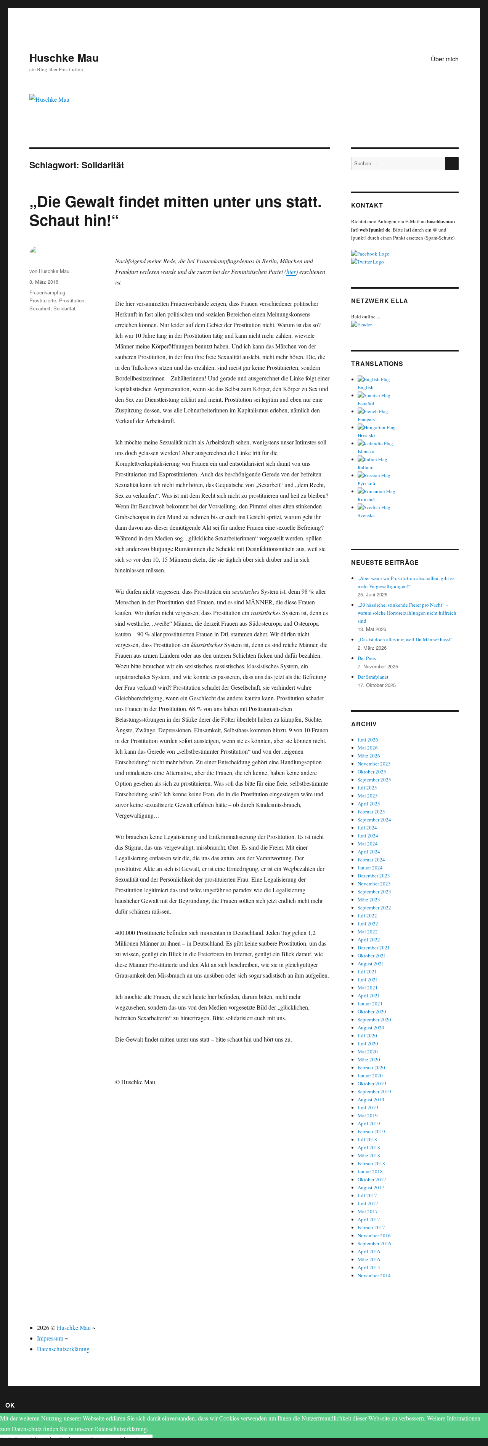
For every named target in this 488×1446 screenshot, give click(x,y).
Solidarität (64, 308)
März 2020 (369, 1059)
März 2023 (369, 899)
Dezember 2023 (374, 875)
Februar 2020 (371, 1067)
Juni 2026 (368, 739)
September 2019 (374, 1091)
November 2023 (374, 883)
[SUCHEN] (452, 163)
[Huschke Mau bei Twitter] (404, 262)
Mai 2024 (368, 843)
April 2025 (369, 803)
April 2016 (369, 1251)
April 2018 (369, 1147)
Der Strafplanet (373, 676)
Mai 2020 (368, 1051)
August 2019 (371, 1099)
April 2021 (369, 995)
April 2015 (369, 1267)
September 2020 (374, 1019)
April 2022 (369, 939)
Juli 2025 (367, 787)
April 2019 (369, 1123)
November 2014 (374, 1275)
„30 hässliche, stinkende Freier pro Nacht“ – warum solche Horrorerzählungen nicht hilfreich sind (407, 612)
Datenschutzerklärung (63, 1349)
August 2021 (371, 963)
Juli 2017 (367, 1195)
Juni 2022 (368, 923)
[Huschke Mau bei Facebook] (404, 254)
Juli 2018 (367, 1139)
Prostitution (71, 300)
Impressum (50, 1338)
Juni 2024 (368, 835)
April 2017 (369, 1219)
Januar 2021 (370, 1003)
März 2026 (369, 755)
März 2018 (369, 1155)
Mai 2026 (368, 747)
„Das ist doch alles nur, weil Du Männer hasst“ (405, 639)
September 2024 (374, 819)
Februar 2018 (371, 1163)
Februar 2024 (371, 859)
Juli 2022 (367, 915)
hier (291, 271)
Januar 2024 (370, 867)
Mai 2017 (368, 1211)
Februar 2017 (371, 1227)
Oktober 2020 (372, 1011)
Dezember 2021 (374, 947)
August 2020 (371, 1027)
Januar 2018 (370, 1171)
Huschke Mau (64, 57)
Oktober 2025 (372, 771)
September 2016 (374, 1243)
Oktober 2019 (372, 1083)
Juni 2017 (368, 1203)
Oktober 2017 (372, 1179)
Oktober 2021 (372, 955)
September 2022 (374, 907)
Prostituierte (42, 300)
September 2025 (374, 779)
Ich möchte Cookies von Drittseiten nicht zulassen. (91, 1439)
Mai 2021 (368, 987)
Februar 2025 (371, 811)
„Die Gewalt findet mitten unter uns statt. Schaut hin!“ (175, 210)
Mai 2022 (368, 931)
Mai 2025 (368, 795)
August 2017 (371, 1187)
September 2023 (374, 891)
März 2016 (369, 1259)
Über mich (445, 58)
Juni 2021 (368, 979)
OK (10, 1405)
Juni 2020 (368, 1043)
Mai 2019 (368, 1115)
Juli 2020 (367, 1035)
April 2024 (369, 851)
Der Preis (367, 658)
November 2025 (374, 763)
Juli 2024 (367, 827)
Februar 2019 (371, 1131)
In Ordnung (15, 1439)
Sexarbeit (39, 308)
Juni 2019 (368, 1107)
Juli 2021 (367, 971)
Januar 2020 (370, 1075)
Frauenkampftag (47, 292)
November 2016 (374, 1235)
